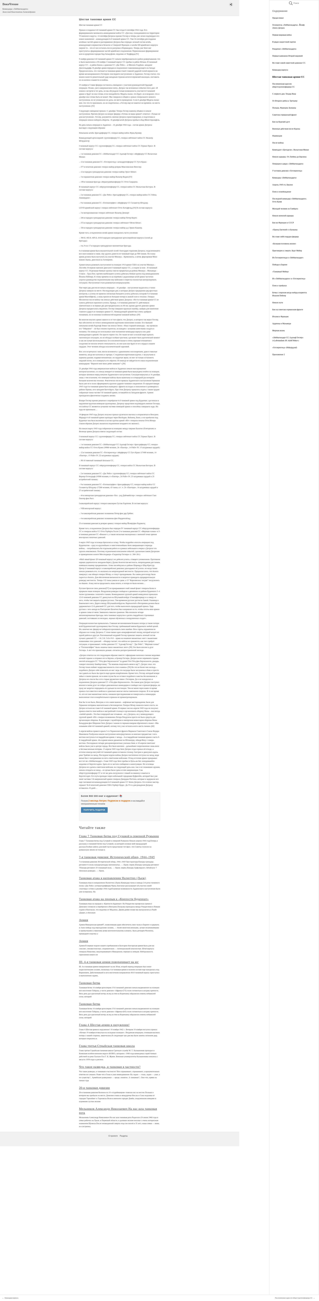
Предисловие (278, 17)
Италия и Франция (280, 316)
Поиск (293, 3)
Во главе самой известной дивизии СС (288, 62)
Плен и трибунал (279, 285)
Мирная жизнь (278, 330)
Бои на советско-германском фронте (287, 309)
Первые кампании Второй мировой (287, 55)
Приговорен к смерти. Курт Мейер (287, 250)
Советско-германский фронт (284, 114)
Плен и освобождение (281, 191)
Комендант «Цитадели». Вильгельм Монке (290, 149)
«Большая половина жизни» (284, 243)
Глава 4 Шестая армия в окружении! (104, 1025)
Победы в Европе (279, 264)
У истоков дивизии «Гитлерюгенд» (287, 170)
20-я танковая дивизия (94, 1088)
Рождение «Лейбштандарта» (284, 48)
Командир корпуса (280, 69)
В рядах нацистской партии (284, 41)
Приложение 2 (278, 354)
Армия (83, 920)
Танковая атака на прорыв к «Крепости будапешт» (114, 899)
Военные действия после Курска (286, 128)
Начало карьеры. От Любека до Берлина (289, 156)
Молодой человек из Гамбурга (285, 208)
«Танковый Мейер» (280, 271)
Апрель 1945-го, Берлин (282, 184)
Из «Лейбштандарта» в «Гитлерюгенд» (289, 278)
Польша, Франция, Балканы (284, 107)
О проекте (113, 1136)
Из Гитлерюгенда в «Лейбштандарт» (288, 257)
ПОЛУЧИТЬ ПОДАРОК (94, 810)
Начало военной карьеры (283, 215)
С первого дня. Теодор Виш (284, 93)
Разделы (124, 1136)
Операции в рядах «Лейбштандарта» (288, 163)
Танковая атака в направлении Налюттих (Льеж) (112, 878)
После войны (278, 142)
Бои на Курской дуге (281, 121)
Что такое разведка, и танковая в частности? (110, 1067)
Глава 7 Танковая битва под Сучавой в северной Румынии (119, 836)
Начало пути (277, 302)
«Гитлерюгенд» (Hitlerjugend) (284, 347)
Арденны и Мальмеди (281, 323)
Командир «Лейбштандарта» (284, 177)
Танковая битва (89, 983)
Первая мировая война (282, 34)
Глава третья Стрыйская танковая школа (107, 1046)
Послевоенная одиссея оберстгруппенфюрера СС (293, 1298)
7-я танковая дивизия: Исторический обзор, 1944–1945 (117, 857)
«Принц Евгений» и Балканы (284, 229)
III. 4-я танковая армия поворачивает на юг (109, 962)
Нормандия (277, 135)
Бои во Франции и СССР (283, 222)
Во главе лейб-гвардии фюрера (285, 236)
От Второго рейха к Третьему (284, 100)
